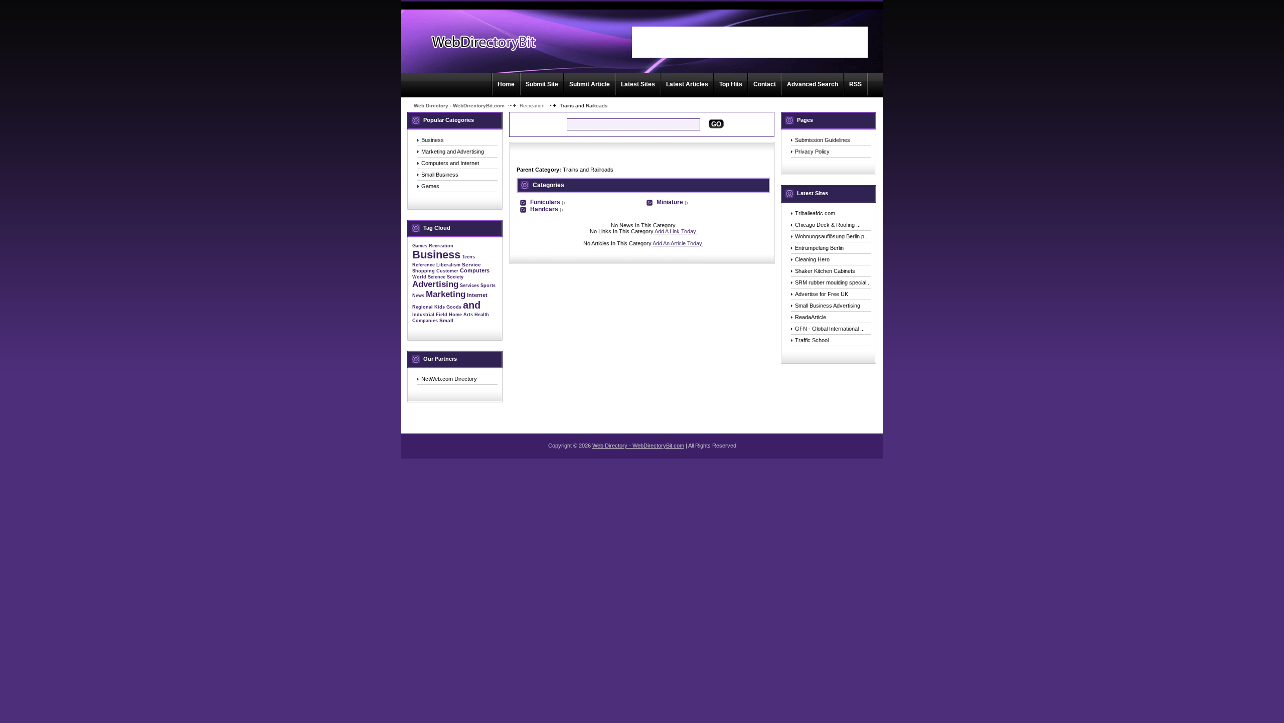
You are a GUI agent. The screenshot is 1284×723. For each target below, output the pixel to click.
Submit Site (542, 84)
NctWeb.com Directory (449, 379)
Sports (488, 285)
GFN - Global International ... (830, 329)
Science (436, 276)
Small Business (439, 175)
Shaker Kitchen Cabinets (825, 271)
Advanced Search (812, 84)
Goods (453, 307)
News (418, 295)
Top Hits (730, 84)
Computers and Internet (450, 163)
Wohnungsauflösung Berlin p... (832, 236)
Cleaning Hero (812, 259)
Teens (468, 256)
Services (469, 285)
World (419, 276)
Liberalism (448, 264)
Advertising (435, 284)
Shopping (423, 270)
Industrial (423, 314)
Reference (423, 264)
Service (471, 264)
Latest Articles (687, 84)
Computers (475, 270)
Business (432, 140)
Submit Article (589, 84)
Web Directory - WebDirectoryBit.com (459, 105)
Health (481, 314)
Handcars (544, 209)
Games (430, 186)
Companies (425, 320)
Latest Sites (638, 84)
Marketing (445, 294)
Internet (477, 295)
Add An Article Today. (678, 243)
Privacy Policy (812, 152)
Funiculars (545, 202)
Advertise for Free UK (821, 294)
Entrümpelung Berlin (819, 248)
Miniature (670, 202)
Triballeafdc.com (815, 213)
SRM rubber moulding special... (833, 282)
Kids (439, 307)
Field (441, 314)
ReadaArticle (810, 317)
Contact (764, 84)
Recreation (532, 105)
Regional (422, 307)
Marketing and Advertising (452, 152)
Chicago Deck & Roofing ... (828, 225)
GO (716, 124)
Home (506, 84)
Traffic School (812, 340)
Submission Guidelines (822, 140)
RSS (855, 84)
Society (455, 276)
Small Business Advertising (827, 306)
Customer (447, 270)
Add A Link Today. (675, 231)
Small (446, 320)
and (471, 305)
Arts (468, 314)
